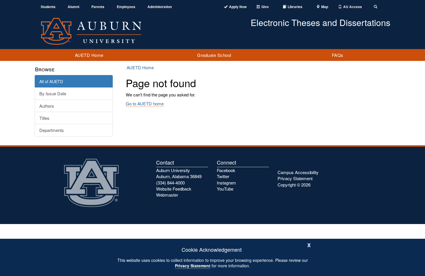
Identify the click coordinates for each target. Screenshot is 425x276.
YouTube (225, 189)
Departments (51, 130)
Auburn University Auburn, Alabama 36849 (179, 173)
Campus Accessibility (298, 172)
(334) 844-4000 (170, 183)
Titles (44, 118)
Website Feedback (173, 189)
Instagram (226, 183)
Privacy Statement (192, 265)
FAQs (337, 55)
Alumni (73, 6)
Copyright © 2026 (294, 185)
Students (48, 6)
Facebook (226, 170)
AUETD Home (89, 55)
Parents (97, 6)
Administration (159, 6)
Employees (126, 6)
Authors (46, 106)
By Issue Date (52, 93)
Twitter (223, 176)
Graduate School (214, 55)
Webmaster (167, 195)
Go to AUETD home (145, 103)
